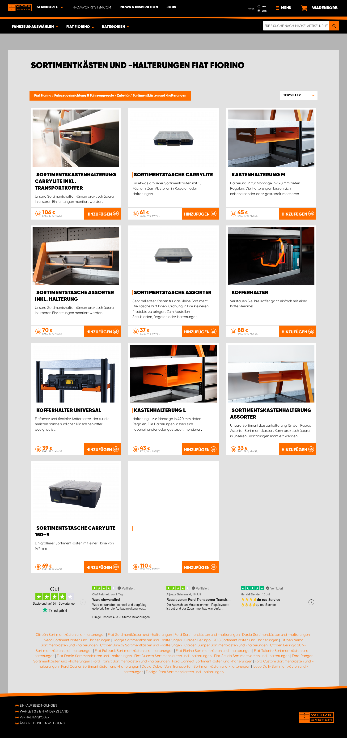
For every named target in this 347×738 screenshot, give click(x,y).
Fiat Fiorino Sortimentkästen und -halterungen (213, 651)
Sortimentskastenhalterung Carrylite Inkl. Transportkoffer (75, 181)
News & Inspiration (139, 7)
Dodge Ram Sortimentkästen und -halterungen (185, 672)
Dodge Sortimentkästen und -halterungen (147, 640)
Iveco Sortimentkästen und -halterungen (77, 640)
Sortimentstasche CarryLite (173, 175)
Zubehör (123, 95)
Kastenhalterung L (160, 410)
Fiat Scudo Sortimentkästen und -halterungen (251, 656)
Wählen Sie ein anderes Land (44, 711)
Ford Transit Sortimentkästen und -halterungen (131, 661)
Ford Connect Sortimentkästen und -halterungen (212, 661)
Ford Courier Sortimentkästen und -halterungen (100, 666)
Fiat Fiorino (43, 95)
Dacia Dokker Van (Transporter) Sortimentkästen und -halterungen (196, 666)
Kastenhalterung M (258, 175)
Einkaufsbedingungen (38, 705)
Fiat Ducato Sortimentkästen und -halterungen (173, 656)
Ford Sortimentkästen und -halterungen (207, 634)
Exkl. (264, 11)
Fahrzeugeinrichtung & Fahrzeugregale (84, 95)
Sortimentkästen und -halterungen (159, 95)
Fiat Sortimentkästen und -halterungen (140, 634)
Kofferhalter (250, 292)
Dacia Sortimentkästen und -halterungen (276, 634)
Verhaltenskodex (34, 717)
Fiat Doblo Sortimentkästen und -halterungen (94, 656)
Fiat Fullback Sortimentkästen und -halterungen (134, 651)
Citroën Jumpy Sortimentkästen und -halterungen (141, 645)
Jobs (171, 7)
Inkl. (264, 6)
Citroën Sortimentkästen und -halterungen (70, 634)
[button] (298, 95)
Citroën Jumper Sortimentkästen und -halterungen (225, 645)
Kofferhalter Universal (68, 410)
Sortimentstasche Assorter (173, 292)
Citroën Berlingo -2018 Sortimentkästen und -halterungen (231, 640)
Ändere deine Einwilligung (42, 723)
